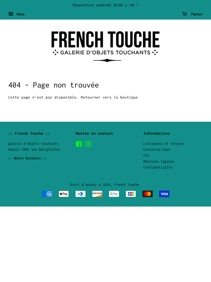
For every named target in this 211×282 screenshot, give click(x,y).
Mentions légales (158, 161)
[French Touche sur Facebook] (79, 145)
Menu (19, 14)
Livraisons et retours (163, 143)
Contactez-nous (156, 149)
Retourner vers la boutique (109, 97)
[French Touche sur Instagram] (88, 145)
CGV (146, 155)
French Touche (126, 184)
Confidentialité (157, 167)
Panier (196, 14)
